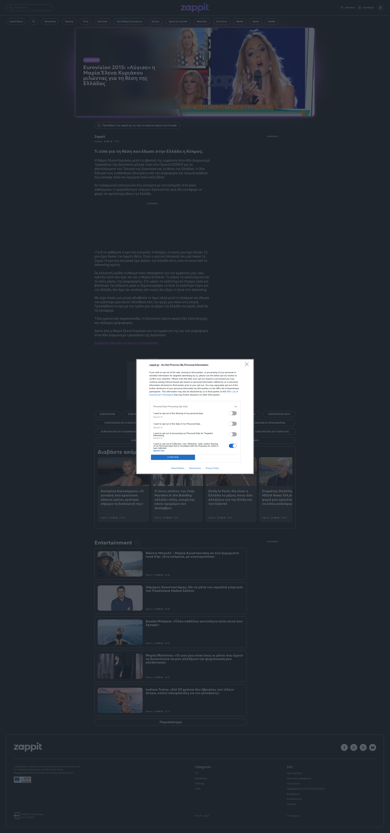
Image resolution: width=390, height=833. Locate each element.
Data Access (195, 468)
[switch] (233, 413)
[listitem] (195, 406)
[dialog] (195, 416)
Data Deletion (177, 468)
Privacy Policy (212, 468)
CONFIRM (173, 457)
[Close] (248, 365)
